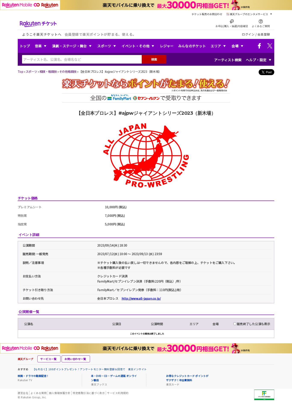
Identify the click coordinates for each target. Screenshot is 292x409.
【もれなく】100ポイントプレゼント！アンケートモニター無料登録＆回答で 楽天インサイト (89, 369)
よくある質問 (39, 393)
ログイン (248, 34)
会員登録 (263, 34)
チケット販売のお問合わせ (207, 14)
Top (20, 71)
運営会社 (23, 393)
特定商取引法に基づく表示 (89, 393)
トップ (25, 45)
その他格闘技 (68, 71)
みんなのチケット (192, 45)
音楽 (38, 45)
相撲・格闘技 (48, 71)
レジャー (167, 45)
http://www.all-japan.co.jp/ (141, 298)
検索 (154, 59)
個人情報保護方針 (59, 393)
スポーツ (104, 45)
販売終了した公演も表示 (253, 324)
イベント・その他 (135, 45)
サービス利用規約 (117, 393)
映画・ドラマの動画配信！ (33, 376)
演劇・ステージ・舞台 (69, 45)
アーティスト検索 (228, 59)
